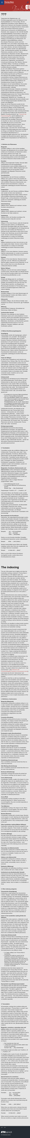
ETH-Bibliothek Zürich (5, 1134)
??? (9, 2)
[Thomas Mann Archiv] (21, 8)
